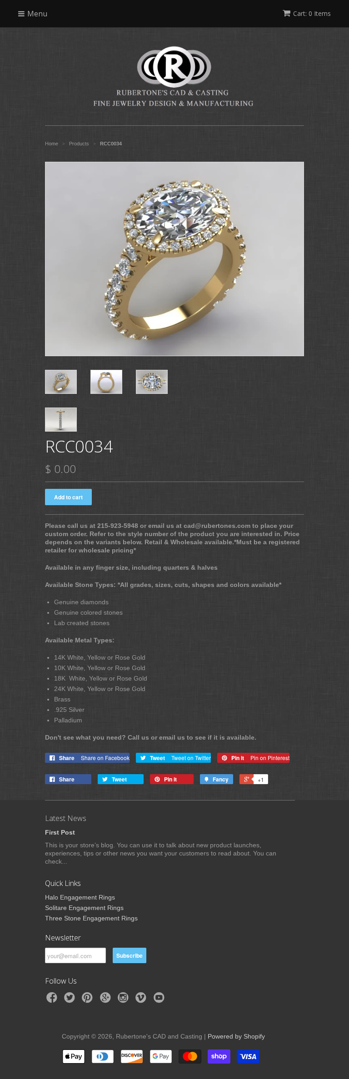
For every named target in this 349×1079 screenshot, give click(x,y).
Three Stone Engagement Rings (91, 918)
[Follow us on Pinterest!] (88, 1000)
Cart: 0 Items (312, 13)
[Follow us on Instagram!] (124, 1000)
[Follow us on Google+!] (107, 1000)
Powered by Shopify (236, 1036)
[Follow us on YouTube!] (160, 1000)
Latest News (65, 818)
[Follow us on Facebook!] (53, 1000)
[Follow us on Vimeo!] (142, 1000)
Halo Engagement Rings (80, 897)
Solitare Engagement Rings (84, 907)
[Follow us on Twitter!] (71, 1000)
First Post (60, 832)
